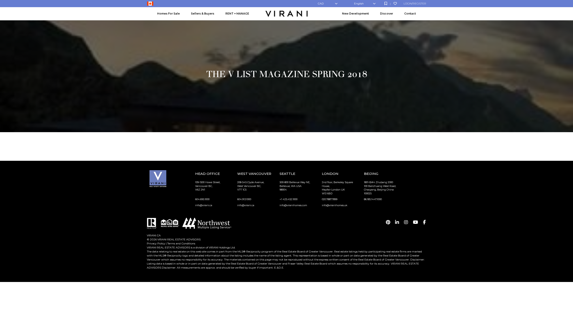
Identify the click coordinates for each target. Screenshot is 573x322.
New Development (355, 13)
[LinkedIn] (397, 222)
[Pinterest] (388, 222)
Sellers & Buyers (202, 13)
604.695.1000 (202, 199)
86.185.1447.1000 (373, 199)
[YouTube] (415, 222)
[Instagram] (406, 222)
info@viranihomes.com (293, 205)
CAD (321, 3)
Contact (410, 13)
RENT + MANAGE (237, 13)
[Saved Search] (385, 3)
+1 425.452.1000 (288, 199)
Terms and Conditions (181, 243)
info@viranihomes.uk (334, 205)
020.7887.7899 (329, 199)
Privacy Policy (156, 243)
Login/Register (415, 3)
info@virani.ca (203, 205)
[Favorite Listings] (395, 3)
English (359, 3)
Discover (386, 13)
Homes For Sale (168, 13)
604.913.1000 (244, 199)
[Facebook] (424, 222)
